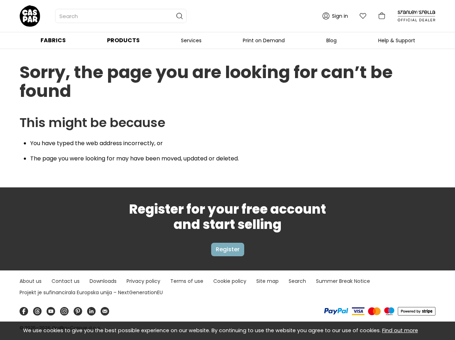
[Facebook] (24, 311)
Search (297, 281)
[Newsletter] (105, 311)
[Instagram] (64, 311)
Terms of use (186, 281)
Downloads (103, 281)
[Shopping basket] (382, 16)
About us (31, 281)
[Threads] (37, 311)
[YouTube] (51, 311)
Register (228, 249)
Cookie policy (229, 281)
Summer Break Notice (343, 281)
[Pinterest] (78, 311)
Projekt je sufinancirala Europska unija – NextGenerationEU (91, 292)
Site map (267, 281)
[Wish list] (363, 16)
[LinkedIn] (91, 311)
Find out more (400, 330)
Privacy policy (143, 281)
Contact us (66, 281)
